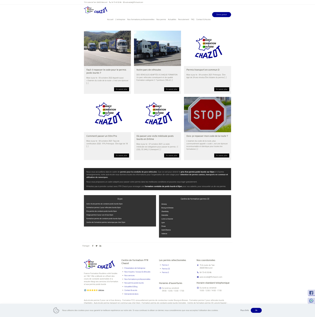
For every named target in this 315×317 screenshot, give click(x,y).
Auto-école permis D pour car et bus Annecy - (103, 300)
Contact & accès (130, 290)
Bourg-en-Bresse (167, 208)
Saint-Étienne (166, 230)
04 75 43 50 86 (116, 2)
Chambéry (165, 211)
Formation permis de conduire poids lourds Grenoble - (164, 303)
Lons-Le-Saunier (167, 219)
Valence (164, 234)
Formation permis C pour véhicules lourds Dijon (103, 208)
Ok (256, 310)
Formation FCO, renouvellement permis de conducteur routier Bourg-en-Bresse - (155, 300)
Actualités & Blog (130, 287)
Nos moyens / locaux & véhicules (137, 272)
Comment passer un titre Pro (101, 136)
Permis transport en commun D (203, 69)
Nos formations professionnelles (137, 279)
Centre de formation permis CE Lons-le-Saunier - (207, 303)
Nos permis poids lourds (134, 283)
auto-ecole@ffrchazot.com (134, 2)
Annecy (164, 204)
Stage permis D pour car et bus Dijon (99, 215)
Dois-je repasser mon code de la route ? (207, 136)
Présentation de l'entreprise (134, 268)
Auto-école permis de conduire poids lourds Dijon (104, 204)
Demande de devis (131, 294)
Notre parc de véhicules (148, 69)
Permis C (165, 265)
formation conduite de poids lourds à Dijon (163, 186)
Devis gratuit (221, 14)
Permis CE (166, 269)
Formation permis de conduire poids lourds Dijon (104, 219)
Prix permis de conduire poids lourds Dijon (101, 211)
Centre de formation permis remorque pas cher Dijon (105, 222)
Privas (163, 226)
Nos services (129, 275)
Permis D (165, 272)
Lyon (163, 222)
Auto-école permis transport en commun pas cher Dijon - (118, 303)
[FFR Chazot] (95, 10)
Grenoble (164, 215)
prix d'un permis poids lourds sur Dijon (197, 172)
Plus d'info (244, 310)
